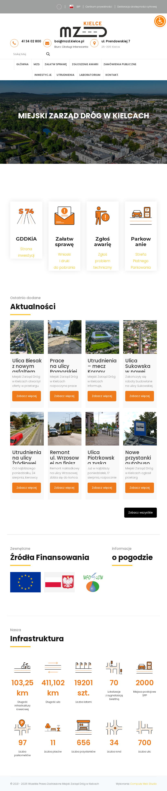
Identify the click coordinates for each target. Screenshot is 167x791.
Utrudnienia (65, 75)
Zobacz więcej (26, 396)
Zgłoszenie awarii (85, 64)
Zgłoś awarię (102, 241)
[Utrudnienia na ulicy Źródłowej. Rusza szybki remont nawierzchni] (27, 429)
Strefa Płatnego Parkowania (141, 261)
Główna (22, 64)
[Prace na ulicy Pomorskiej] (64, 337)
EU (59, 6)
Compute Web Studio (143, 783)
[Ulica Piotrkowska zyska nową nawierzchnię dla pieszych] (102, 429)
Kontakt (111, 75)
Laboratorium (89, 75)
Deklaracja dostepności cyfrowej (137, 6)
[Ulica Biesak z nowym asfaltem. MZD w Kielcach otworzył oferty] (27, 337)
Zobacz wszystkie (140, 512)
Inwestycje (43, 75)
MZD (37, 64)
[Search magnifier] (48, 54)
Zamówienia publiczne (119, 64)
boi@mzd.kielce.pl (69, 41)
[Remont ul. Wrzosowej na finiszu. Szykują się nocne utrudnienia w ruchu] (64, 429)
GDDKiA (26, 239)
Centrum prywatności (99, 6)
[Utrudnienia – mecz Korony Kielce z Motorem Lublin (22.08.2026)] (102, 337)
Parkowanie (141, 241)
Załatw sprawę (56, 64)
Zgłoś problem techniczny (102, 261)
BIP (78, 6)
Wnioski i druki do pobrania (64, 261)
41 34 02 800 (31, 41)
